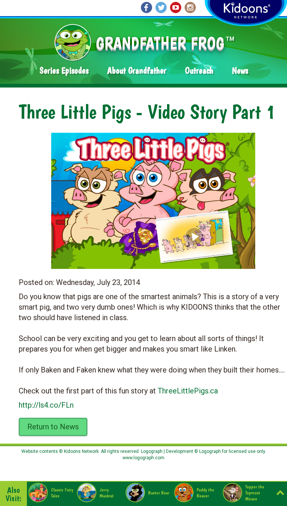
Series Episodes (64, 70)
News (240, 70)
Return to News (53, 426)
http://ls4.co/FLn (46, 405)
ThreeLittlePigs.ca (188, 390)
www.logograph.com (143, 457)
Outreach (199, 70)
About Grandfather (136, 70)
